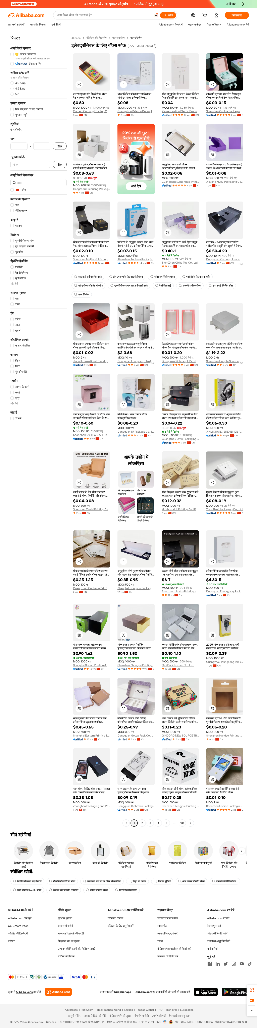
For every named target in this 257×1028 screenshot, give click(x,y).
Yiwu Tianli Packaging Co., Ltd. (224, 509)
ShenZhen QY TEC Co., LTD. (90, 434)
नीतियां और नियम (66, 956)
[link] (252, 990)
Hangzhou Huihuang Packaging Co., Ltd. (91, 189)
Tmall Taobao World (109, 1009)
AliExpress (71, 1009)
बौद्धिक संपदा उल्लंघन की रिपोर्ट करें (174, 948)
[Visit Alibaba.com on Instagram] (233, 963)
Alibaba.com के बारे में (20, 909)
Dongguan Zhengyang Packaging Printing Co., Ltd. (224, 591)
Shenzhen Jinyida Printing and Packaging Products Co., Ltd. (180, 591)
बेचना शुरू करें (214, 925)
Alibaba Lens (24, 991)
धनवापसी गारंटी (65, 925)
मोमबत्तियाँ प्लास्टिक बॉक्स (64, 881)
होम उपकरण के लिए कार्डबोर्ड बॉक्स (128, 276)
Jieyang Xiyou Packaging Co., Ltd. (224, 181)
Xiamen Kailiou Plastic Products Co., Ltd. (180, 111)
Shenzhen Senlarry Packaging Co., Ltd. (136, 259)
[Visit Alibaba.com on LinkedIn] (217, 963)
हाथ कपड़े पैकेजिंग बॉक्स (223, 285)
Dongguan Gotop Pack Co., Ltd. (136, 735)
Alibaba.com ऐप (145, 991)
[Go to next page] (190, 823)
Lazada (128, 1009)
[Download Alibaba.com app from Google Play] (235, 992)
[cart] (205, 15)
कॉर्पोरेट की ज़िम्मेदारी (18, 933)
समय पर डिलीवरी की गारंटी (71, 933)
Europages (187, 1009)
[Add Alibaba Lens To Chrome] (58, 992)
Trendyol (171, 1009)
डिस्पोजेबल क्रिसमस (128, 890)
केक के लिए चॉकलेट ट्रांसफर (65, 890)
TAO (159, 1009)
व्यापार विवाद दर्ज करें (167, 933)
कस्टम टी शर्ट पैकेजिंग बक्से (90, 276)
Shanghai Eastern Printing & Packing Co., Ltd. (91, 735)
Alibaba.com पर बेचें (218, 918)
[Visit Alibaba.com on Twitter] (225, 963)
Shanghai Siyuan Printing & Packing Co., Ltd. (91, 665)
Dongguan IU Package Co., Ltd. (136, 431)
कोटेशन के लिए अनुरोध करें (121, 925)
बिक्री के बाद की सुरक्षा (69, 941)
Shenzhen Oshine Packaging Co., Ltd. (224, 111)
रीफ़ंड (160, 941)
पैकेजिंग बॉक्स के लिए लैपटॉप (29, 881)
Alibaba (76, 38)
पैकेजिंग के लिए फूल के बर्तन (198, 276)
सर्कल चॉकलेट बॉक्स (99, 890)
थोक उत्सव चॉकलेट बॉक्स (193, 881)
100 (182, 823)
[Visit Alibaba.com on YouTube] (241, 963)
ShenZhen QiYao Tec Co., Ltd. (180, 262)
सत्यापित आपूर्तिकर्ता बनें (218, 941)
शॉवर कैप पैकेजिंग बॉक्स (164, 276)
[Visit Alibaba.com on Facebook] (209, 963)
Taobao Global (145, 1009)
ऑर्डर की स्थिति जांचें (217, 933)
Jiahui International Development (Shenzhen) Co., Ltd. (91, 361)
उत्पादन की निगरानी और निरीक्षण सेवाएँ (76, 948)
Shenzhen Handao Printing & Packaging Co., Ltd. (224, 735)
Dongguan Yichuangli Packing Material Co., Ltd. (180, 361)
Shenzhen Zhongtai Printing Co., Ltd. (136, 665)
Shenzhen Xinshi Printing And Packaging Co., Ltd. (91, 509)
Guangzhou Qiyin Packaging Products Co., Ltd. (180, 438)
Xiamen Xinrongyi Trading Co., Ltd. (91, 111)
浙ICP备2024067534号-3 (231, 1022)
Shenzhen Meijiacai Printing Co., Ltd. (91, 259)
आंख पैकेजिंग (83, 294)
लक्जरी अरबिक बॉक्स (192, 285)
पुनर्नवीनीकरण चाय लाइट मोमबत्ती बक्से (131, 285)
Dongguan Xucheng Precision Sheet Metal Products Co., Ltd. (224, 259)
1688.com (87, 1009)
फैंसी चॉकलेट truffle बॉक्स (29, 890)
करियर (11, 941)
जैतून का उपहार (139, 881)
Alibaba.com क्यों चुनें (20, 918)
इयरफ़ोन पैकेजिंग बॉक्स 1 (227, 881)
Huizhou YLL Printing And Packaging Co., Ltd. (180, 509)
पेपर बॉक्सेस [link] (136, 38)
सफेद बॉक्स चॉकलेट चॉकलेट (90, 285)
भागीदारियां (212, 948)
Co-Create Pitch (18, 925)
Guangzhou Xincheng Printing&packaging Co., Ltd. (91, 588)
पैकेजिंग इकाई (165, 285)
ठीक (60, 146)
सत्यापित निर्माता (115, 918)
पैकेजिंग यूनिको (164, 881)
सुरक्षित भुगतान (65, 918)
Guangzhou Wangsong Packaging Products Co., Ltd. (224, 661)
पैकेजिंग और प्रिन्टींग (96, 38)
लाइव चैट (162, 925)
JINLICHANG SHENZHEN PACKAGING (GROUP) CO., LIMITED (224, 431)
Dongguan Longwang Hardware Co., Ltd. (136, 361)
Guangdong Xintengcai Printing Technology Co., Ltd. (180, 181)
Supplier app (123, 991)
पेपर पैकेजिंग (118, 38)
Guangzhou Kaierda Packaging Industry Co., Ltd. (136, 111)
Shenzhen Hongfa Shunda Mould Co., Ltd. (224, 361)
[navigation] (38, 431)
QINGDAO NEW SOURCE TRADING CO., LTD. (180, 735)
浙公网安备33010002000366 (194, 1022)
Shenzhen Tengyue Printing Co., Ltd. (180, 806)
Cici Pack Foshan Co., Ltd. (178, 665)
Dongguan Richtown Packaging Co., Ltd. (136, 806)
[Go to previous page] (126, 823)
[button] (156, 15)
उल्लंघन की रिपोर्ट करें (167, 956)
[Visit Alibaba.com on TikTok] (249, 963)
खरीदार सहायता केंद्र (167, 918)
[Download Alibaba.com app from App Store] (206, 992)
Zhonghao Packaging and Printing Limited (91, 806)
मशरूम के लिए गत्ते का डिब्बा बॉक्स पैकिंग (104, 881)
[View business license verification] (165, 1022)
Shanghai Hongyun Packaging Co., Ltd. (136, 588)
